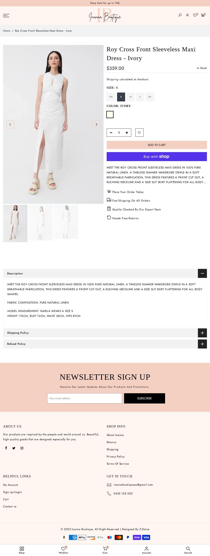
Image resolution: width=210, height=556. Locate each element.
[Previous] (10, 124)
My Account (10, 485)
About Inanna (115, 435)
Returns (111, 442)
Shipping (113, 79)
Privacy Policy (116, 457)
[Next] (96, 124)
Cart (6, 499)
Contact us (9, 506)
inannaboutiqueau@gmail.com (133, 485)
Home (6, 31)
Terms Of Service (118, 464)
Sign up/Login (12, 492)
